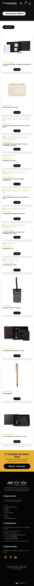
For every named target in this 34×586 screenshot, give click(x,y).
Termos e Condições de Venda (13, 500)
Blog (6, 514)
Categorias (8, 27)
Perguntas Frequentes (10, 518)
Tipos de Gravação (9, 512)
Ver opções (17, 69)
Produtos (7, 509)
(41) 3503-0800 (13, 536)
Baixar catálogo (17, 466)
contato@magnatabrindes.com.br (16, 535)
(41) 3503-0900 (14, 538)
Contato (7, 516)
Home (6, 505)
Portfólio (7, 510)
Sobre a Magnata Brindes (11, 507)
